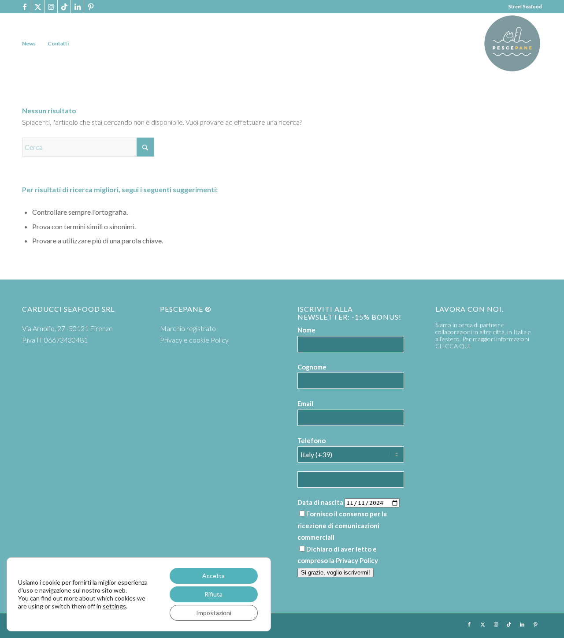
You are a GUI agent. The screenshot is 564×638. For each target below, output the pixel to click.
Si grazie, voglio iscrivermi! (335, 572)
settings (114, 606)
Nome (306, 330)
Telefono (311, 440)
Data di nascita (320, 502)
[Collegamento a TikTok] (64, 6)
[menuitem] (28, 43)
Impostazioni (213, 612)
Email (305, 403)
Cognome (312, 367)
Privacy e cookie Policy (194, 340)
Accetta (213, 575)
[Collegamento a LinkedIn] (77, 6)
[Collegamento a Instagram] (51, 6)
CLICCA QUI (453, 346)
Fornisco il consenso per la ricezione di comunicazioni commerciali (342, 525)
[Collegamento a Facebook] (24, 6)
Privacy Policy (357, 560)
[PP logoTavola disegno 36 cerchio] (512, 43)
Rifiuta (213, 594)
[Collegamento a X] (37, 6)
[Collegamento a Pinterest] (90, 6)
